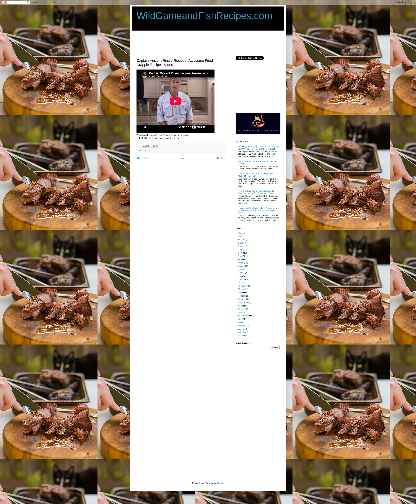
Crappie (147, 150)
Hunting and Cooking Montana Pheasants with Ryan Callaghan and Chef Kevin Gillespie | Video (258, 210)
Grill (240, 269)
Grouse (241, 273)
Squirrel (241, 309)
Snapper (242, 299)
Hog (240, 276)
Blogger (219, 483)
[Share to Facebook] (153, 146)
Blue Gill (242, 239)
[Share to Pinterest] (156, 146)
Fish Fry (241, 263)
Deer (240, 250)
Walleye (241, 329)
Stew (240, 312)
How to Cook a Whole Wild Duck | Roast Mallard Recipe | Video (255, 175)
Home (181, 158)
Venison (241, 326)
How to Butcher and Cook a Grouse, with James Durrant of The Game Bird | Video (256, 192)
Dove (240, 253)
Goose (241, 266)
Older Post (220, 158)
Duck (240, 256)
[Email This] (144, 146)
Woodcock (242, 336)
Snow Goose (243, 302)
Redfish (241, 296)
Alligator (241, 233)
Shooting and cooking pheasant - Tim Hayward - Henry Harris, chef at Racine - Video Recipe (259, 148)
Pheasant (242, 286)
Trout (240, 319)
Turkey (241, 322)
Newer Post (142, 158)
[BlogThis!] (147, 146)
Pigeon (241, 289)
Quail (240, 293)
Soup (240, 306)
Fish (240, 259)
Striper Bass (243, 316)
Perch (240, 282)
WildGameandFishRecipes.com (204, 15)
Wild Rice (242, 332)
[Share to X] (150, 146)
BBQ (240, 236)
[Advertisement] (195, 43)
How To (241, 279)
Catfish (241, 243)
